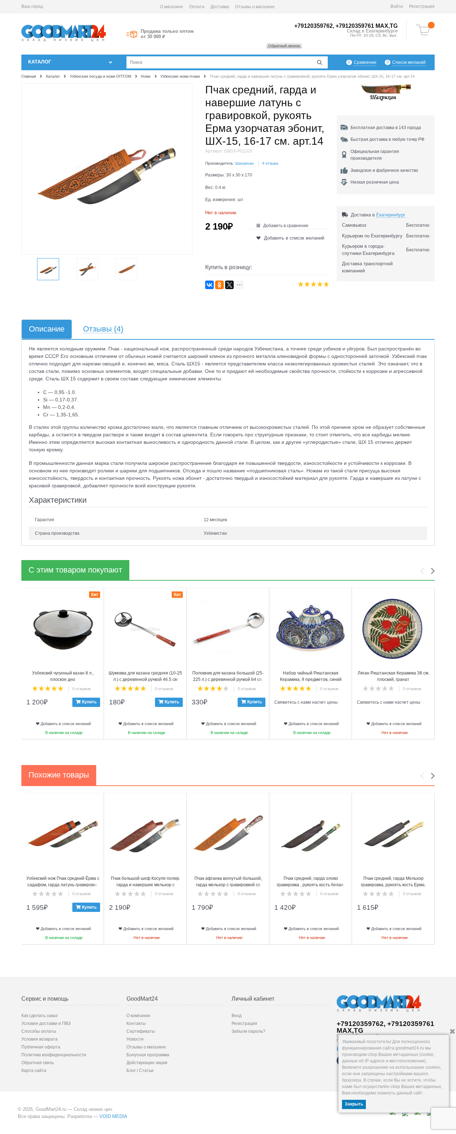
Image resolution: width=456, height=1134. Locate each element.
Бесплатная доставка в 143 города (386, 127)
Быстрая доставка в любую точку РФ (387, 139)
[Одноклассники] (219, 285)
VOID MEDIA (113, 1116)
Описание (46, 329)
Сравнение (365, 62)
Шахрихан (244, 163)
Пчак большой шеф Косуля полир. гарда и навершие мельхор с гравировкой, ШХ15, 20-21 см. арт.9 (145, 885)
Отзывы (103, 329)
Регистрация (422, 6)
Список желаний (409, 62)
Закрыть (354, 1104)
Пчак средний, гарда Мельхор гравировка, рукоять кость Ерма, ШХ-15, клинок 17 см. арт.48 (393, 885)
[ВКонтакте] (209, 285)
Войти (396, 6)
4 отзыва (270, 163)
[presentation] (424, 570)
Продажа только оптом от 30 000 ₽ (167, 34)
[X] (229, 285)
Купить (89, 701)
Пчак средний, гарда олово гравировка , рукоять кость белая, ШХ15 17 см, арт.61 (310, 885)
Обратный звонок (284, 45)
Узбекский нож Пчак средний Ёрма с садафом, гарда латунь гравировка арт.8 (62, 885)
